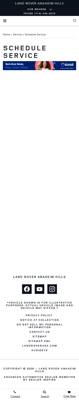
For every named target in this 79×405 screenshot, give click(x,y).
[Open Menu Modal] (5, 21)
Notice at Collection (39, 320)
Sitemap (39, 336)
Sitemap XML (39, 341)
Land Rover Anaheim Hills (55, 370)
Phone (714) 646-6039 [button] (40, 13)
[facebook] (27, 289)
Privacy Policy (39, 315)
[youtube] (39, 289)
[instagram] (52, 289)
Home (6, 34)
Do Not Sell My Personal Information (39, 325)
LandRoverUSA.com (39, 345)
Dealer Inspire (42, 379)
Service (17, 34)
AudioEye (39, 350)
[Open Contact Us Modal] (74, 21)
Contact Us (39, 331)
